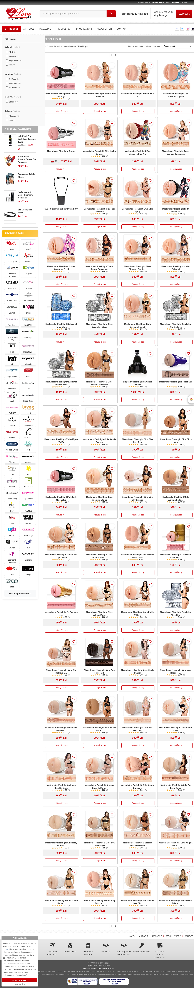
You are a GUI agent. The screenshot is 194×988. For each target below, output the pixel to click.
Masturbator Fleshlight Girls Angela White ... (175, 844)
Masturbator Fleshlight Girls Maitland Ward (99, 613)
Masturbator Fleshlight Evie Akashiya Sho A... (138, 152)
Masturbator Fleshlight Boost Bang (175, 381)
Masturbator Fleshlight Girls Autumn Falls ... (175, 498)
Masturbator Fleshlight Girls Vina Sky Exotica (137, 498)
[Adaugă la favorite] (74, 65)
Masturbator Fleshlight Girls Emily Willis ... (137, 613)
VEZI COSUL (184, 13)
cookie (5, 949)
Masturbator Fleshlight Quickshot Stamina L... (175, 556)
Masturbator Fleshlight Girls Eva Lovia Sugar (99, 844)
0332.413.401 (139, 13)
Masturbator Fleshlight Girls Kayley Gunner (99, 152)
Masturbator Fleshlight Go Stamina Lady (61, 613)
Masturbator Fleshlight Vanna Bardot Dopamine (99, 268)
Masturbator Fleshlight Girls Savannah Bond (137, 325)
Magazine (45, 28)
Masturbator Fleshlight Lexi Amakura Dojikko (176, 95)
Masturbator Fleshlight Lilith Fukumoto (175, 210)
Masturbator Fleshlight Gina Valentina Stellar (99, 498)
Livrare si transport (52, 953)
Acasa (132, 936)
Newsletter (104, 28)
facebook (177, 29)
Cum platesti (70, 951)
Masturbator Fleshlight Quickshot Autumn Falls (61, 383)
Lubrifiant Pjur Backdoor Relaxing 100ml (27, 139)
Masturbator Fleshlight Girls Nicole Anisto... (175, 902)
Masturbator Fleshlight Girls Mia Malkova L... (61, 671)
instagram (187, 29)
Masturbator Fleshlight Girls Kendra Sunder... (137, 786)
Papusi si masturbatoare (65, 46)
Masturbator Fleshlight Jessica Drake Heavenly (137, 844)
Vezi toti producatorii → (20, 593)
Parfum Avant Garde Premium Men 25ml (25, 194)
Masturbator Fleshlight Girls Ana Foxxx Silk (99, 671)
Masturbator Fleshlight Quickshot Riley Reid (175, 613)
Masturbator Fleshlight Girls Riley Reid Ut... (99, 902)
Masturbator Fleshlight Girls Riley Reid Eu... (61, 844)
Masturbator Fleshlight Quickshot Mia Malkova (175, 325)
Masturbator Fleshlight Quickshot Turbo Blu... (61, 325)
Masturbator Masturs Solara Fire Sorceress (27, 159)
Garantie (106, 951)
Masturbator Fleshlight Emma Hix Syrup (137, 210)
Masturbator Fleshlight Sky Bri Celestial (175, 268)
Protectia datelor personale (159, 954)
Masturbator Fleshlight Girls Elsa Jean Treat (137, 441)
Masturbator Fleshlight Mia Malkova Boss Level (137, 556)
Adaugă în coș (61, 111)
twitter (182, 29)
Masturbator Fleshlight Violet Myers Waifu (61, 441)
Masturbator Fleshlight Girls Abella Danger (137, 671)
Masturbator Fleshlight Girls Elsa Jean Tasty (137, 729)
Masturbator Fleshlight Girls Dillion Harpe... (61, 902)
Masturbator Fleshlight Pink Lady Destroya (61, 95)
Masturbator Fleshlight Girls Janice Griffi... (99, 729)
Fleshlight (83, 46)
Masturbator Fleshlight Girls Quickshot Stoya (99, 325)
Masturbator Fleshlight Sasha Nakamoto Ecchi (61, 268)
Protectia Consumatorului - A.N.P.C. (98, 969)
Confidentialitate (141, 951)
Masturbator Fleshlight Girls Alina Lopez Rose (61, 556)
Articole (29, 28)
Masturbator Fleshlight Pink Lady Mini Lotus (61, 498)
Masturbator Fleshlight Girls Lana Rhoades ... (175, 671)
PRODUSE (12, 28)
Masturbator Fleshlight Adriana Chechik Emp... (99, 786)
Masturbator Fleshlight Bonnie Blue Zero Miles (99, 95)
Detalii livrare (173, 936)
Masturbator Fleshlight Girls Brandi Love (175, 729)
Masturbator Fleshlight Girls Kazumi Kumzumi (99, 383)
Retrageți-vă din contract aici (123, 953)
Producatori (84, 28)
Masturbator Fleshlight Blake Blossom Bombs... (137, 268)
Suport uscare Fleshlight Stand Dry (61, 208)
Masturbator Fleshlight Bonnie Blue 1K (137, 95)
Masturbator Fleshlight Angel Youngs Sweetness (175, 152)
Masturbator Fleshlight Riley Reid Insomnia (99, 210)
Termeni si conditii (88, 953)
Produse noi (63, 28)
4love (89, 966)
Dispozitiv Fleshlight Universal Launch (137, 383)
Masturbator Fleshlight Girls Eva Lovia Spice (176, 786)
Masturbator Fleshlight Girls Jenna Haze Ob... (137, 902)
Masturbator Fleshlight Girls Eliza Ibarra (176, 441)
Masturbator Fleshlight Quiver (61, 151)
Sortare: (157, 46)
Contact (122, 28)
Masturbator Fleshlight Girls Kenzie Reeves (99, 441)
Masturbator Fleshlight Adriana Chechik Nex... (61, 786)
